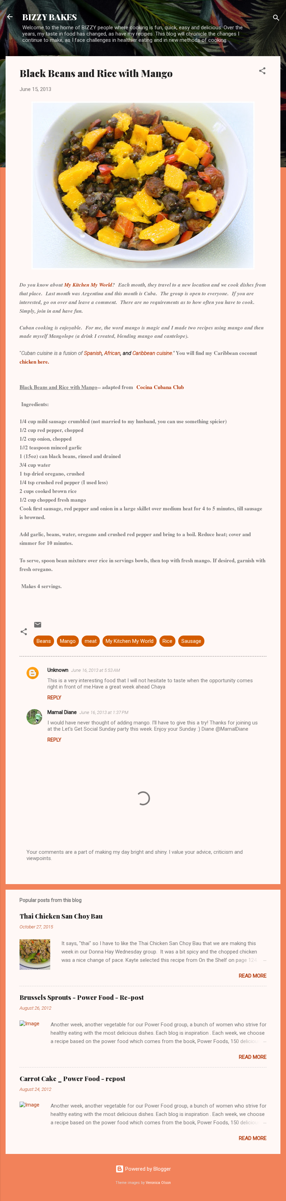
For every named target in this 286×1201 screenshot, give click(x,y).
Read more (252, 976)
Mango (68, 641)
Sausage (191, 641)
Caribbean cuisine (152, 353)
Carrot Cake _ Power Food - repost (72, 1078)
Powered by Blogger (147, 1169)
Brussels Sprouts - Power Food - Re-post (82, 997)
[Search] (276, 19)
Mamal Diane (62, 712)
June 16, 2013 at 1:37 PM (104, 712)
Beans (44, 641)
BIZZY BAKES (49, 16)
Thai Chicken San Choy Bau (61, 916)
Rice (167, 641)
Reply (54, 697)
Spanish (93, 353)
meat (91, 641)
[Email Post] (37, 627)
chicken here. (34, 361)
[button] (262, 72)
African (112, 353)
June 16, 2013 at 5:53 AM (95, 670)
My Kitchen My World (88, 284)
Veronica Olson (158, 1182)
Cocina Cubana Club (160, 387)
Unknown (57, 670)
